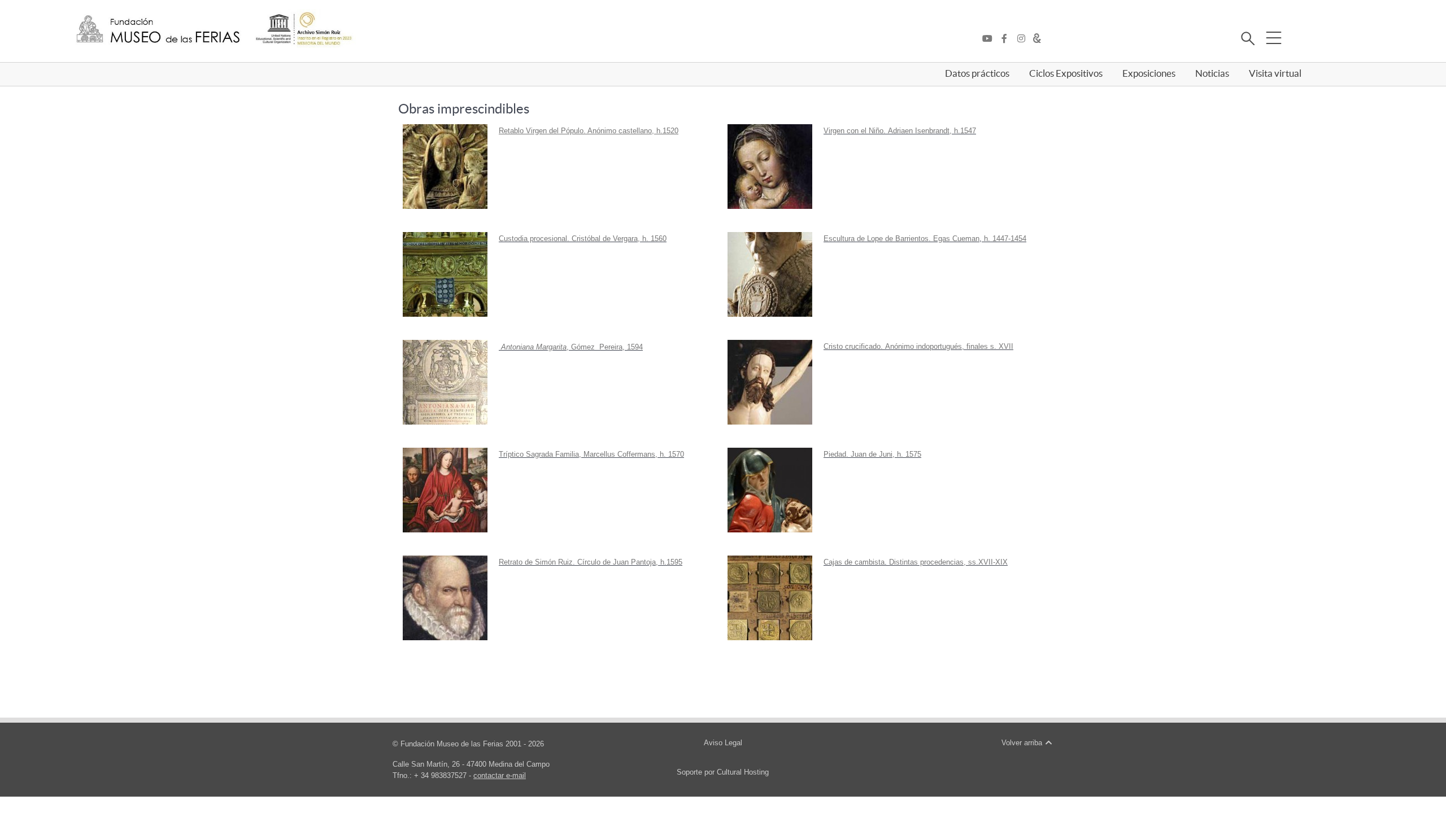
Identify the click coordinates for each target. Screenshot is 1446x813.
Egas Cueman (956, 238)
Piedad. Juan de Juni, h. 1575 (872, 454)
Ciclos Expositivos (1066, 73)
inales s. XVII (991, 346)
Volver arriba (1022, 742)
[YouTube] (990, 39)
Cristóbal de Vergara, (606, 238)
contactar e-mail (499, 775)
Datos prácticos (977, 73)
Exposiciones (1148, 73)
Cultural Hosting (743, 772)
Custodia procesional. (534, 238)
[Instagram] (1024, 39)
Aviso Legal (723, 742)
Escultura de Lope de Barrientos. (877, 238)
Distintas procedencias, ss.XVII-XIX (948, 562)
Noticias (1212, 73)
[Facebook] (1007, 39)
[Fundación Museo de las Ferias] (158, 29)
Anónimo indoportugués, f (927, 346)
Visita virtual (1275, 73)
